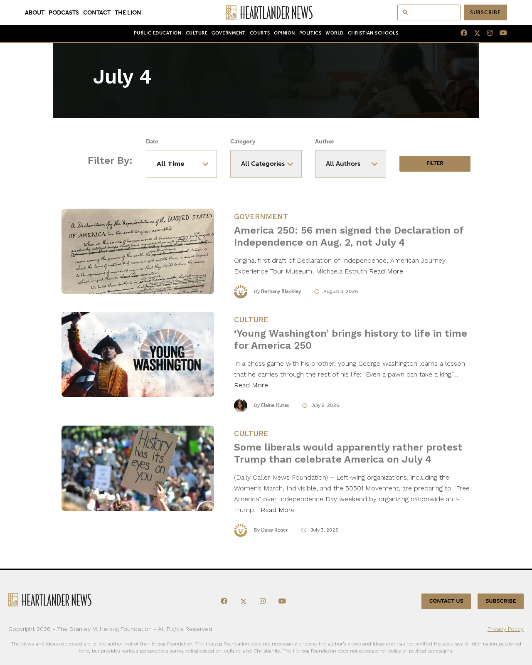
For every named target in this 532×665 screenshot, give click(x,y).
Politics (310, 33)
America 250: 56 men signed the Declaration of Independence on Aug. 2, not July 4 (348, 236)
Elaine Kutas (275, 405)
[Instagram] (486, 33)
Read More (386, 271)
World (334, 33)
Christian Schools (373, 33)
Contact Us (446, 601)
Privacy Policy (506, 629)
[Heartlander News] (266, 12)
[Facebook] (460, 33)
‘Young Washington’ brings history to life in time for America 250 (350, 339)
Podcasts (64, 12)
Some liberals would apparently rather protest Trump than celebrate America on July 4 (348, 453)
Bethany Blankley (281, 291)
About (34, 12)
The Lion (128, 12)
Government (228, 33)
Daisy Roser (274, 530)
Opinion (284, 33)
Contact (97, 12)
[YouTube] (500, 33)
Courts (260, 33)
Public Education (158, 33)
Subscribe (485, 12)
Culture (197, 33)
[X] (473, 33)
